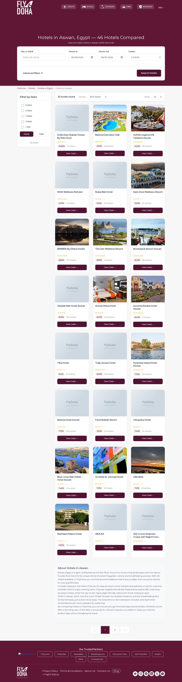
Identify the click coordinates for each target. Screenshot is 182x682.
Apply (26, 134)
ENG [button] (161, 7)
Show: (147, 97)
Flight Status (50, 674)
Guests (131, 51)
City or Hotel (27, 51)
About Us (89, 671)
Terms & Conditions (71, 671)
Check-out (104, 51)
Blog (116, 671)
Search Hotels (149, 73)
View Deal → (72, 153)
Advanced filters (33, 73)
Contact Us (103, 671)
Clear (41, 134)
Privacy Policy (50, 671)
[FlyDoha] (25, 6)
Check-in (73, 51)
